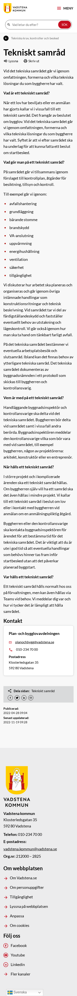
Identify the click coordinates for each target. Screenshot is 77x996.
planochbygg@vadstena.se (34, 642)
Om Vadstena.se (23, 877)
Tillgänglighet (21, 896)
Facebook (19, 945)
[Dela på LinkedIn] (24, 697)
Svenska (20, 992)
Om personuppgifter (27, 887)
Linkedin (18, 964)
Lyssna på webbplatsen (29, 906)
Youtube (18, 955)
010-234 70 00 (27, 649)
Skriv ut (33, 61)
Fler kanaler (20, 974)
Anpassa (17, 915)
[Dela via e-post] (30, 697)
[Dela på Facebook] (10, 697)
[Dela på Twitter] (17, 697)
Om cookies (19, 925)
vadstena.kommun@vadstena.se (30, 848)
